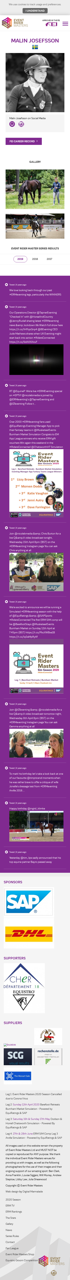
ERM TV (10, 1205)
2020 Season (13, 1199)
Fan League (12, 1248)
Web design (12, 1191)
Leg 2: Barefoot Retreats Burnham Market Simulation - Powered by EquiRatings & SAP (33, 1108)
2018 (35, 259)
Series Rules (12, 1236)
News (9, 1230)
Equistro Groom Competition (22, 1260)
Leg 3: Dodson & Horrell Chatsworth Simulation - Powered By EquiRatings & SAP (34, 1123)
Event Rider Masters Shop (20, 1254)
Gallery (9, 1223)
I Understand (35, 10)
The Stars (11, 1217)
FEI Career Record (22, 141)
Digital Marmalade (33, 1191)
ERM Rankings (14, 1211)
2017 (49, 259)
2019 (20, 259)
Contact (10, 1242)
